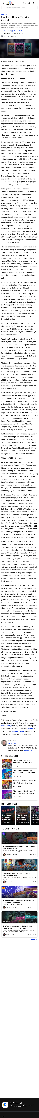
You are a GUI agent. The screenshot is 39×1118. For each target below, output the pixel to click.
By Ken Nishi (6, 822)
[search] (18, 7)
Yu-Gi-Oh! (4, 14)
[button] (35, 8)
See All (32, 940)
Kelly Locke (7, 31)
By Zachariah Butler (23, 822)
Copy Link (13, 36)
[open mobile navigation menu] (3, 3)
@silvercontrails (17, 31)
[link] (10, 3)
